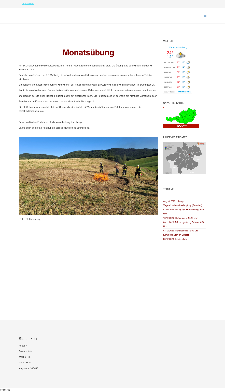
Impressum (28, 3)
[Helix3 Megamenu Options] (205, 15)
